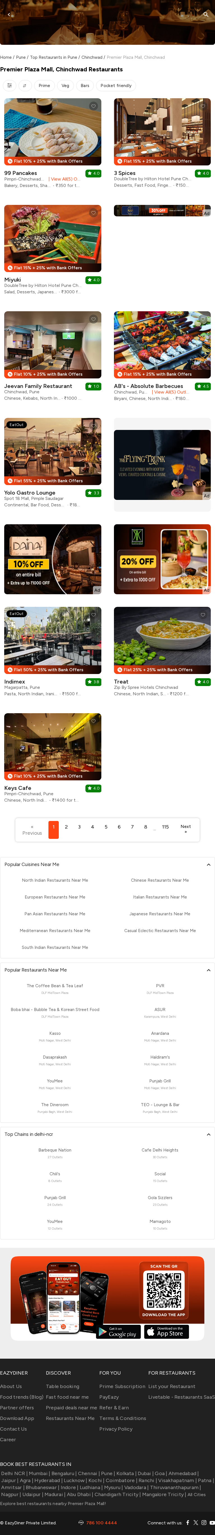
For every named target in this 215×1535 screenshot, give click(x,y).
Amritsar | (13, 1487)
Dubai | (146, 1473)
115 (165, 827)
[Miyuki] (52, 252)
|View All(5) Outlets (64, 179)
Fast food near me (67, 1397)
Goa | (161, 1473)
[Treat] (162, 654)
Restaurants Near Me (70, 1418)
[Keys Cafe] (52, 760)
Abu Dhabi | (80, 1494)
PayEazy (109, 1397)
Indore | (69, 1487)
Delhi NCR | (14, 1473)
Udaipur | (32, 1494)
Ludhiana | (91, 1487)
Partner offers (17, 1408)
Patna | (206, 1480)
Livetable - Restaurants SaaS (181, 1397)
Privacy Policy (115, 1429)
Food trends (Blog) (22, 1397)
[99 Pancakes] (52, 145)
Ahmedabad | (184, 1473)
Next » (186, 829)
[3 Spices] (162, 145)
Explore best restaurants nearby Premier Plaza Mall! (53, 1503)
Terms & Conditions (122, 1418)
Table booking (62, 1386)
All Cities (196, 1494)
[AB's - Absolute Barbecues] (162, 358)
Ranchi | (148, 1480)
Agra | (26, 1480)
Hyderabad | (48, 1480)
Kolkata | (126, 1473)
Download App (17, 1418)
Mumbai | (39, 1473)
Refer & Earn (114, 1408)
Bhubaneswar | (42, 1487)
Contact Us (13, 1429)
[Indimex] (52, 654)
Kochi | (96, 1480)
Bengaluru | (64, 1473)
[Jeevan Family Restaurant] (52, 358)
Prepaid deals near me (71, 1408)
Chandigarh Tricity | (118, 1494)
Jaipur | (9, 1480)
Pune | (108, 1473)
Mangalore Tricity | (164, 1494)
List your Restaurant (171, 1386)
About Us (11, 1386)
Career (8, 1439)
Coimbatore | (121, 1480)
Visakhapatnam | (177, 1480)
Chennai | (89, 1473)
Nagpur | (11, 1494)
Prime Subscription (122, 1386)
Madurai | (55, 1494)
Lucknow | (75, 1480)
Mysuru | (113, 1487)
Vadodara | (136, 1487)
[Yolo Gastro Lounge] (52, 465)
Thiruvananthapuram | (175, 1487)
